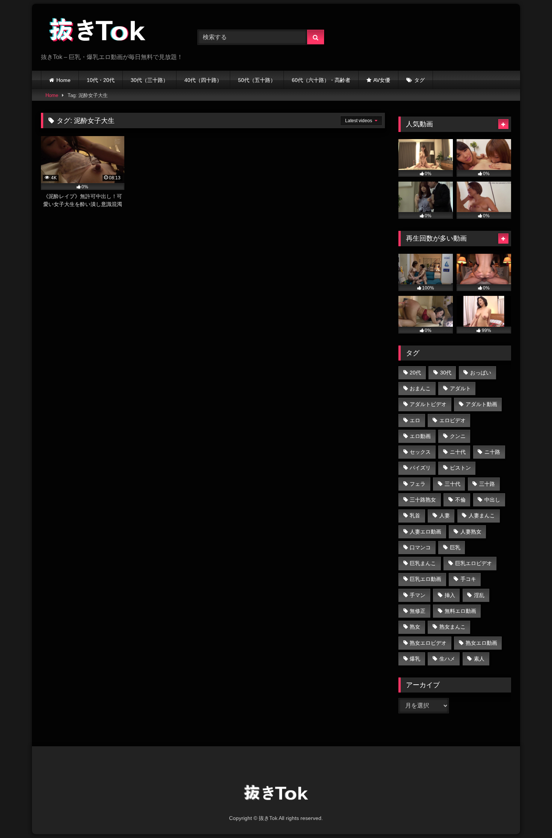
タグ (419, 80)
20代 (415, 373)
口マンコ (420, 547)
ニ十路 (492, 452)
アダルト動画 (481, 404)
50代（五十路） (257, 80)
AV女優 (381, 80)
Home (63, 80)
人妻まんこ (482, 515)
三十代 (452, 484)
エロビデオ (452, 420)
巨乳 (455, 547)
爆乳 (415, 659)
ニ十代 (458, 452)
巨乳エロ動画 (425, 579)
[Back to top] (528, 815)
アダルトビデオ (428, 404)
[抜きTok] (97, 31)
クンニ (458, 436)
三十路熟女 (423, 500)
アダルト (460, 388)
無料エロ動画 (460, 611)
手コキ (468, 579)
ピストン (460, 468)
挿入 (450, 595)
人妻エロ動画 (425, 532)
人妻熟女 (470, 532)
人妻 (444, 515)
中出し (492, 500)
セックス (420, 452)
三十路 (487, 484)
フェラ (417, 484)
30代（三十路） (149, 80)
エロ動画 (420, 436)
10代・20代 (101, 80)
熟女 (415, 627)
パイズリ (420, 468)
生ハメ (447, 659)
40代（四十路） (203, 80)
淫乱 (479, 595)
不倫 (460, 500)
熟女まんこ (452, 627)
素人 (479, 659)
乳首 (415, 515)
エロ (415, 420)
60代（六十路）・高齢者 (321, 80)
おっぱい (480, 373)
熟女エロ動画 (481, 643)
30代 (445, 373)
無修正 (417, 611)
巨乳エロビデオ (473, 563)
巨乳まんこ (423, 563)
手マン (417, 595)
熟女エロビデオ (428, 643)
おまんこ (420, 388)
